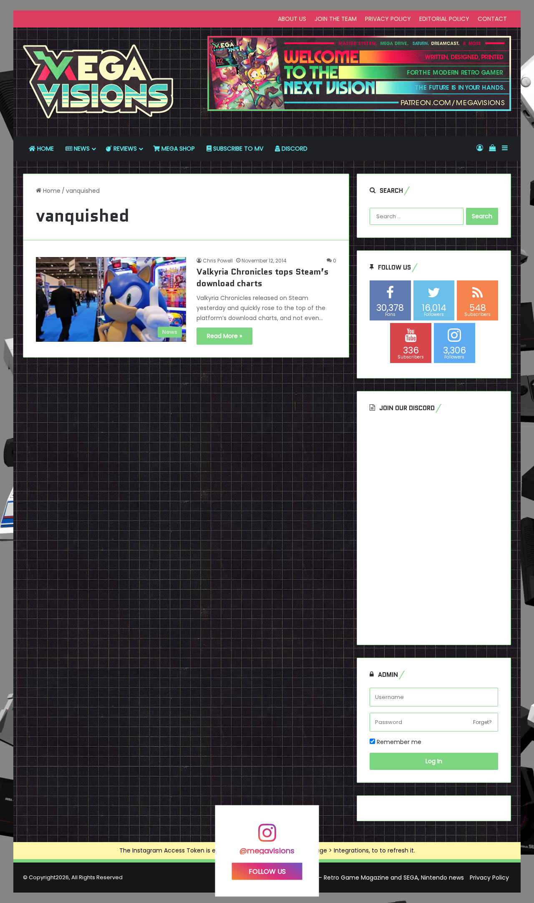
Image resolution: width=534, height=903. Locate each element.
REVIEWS (124, 148)
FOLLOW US (267, 871)
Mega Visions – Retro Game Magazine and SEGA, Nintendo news (371, 877)
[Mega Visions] (98, 81)
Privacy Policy (489, 877)
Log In (434, 761)
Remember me (398, 742)
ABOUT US (292, 19)
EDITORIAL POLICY (444, 19)
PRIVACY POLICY (388, 19)
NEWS (81, 148)
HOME (44, 148)
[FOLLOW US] (267, 837)
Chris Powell (218, 260)
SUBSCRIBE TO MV (237, 148)
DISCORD (293, 148)
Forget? (482, 722)
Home (50, 191)
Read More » (224, 336)
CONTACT (492, 19)
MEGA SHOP (177, 148)
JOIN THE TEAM (336, 19)
